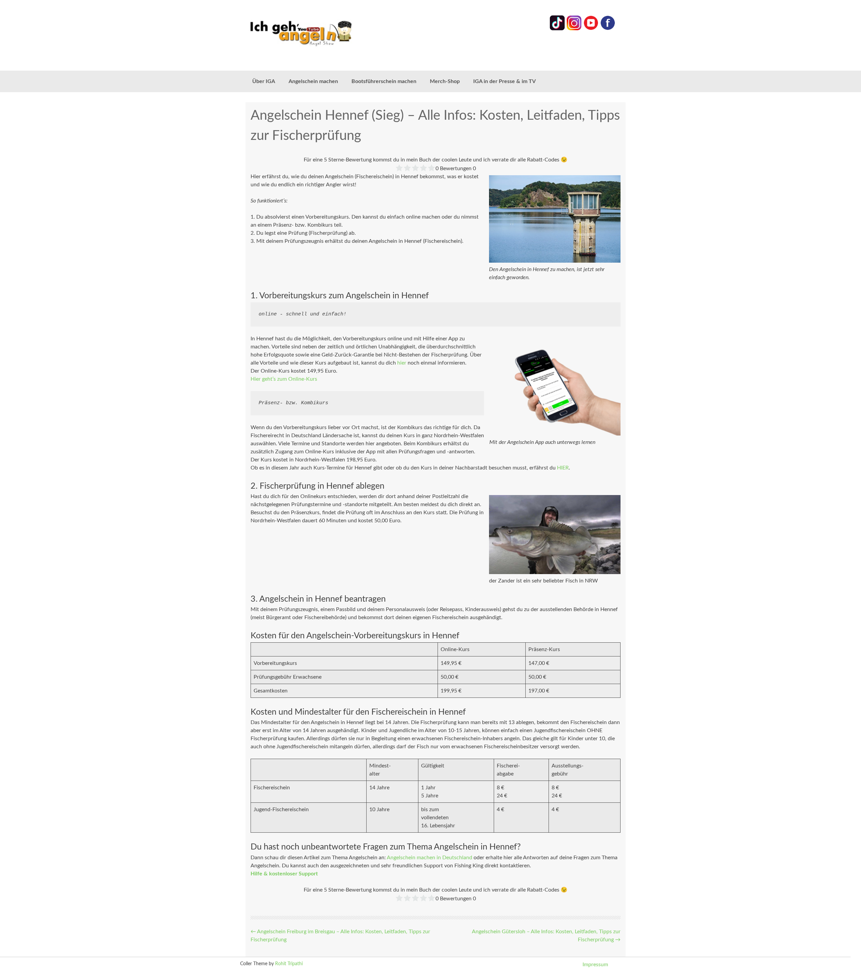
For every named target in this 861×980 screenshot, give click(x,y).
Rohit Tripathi (289, 964)
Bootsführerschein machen (383, 81)
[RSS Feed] (607, 29)
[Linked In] (557, 29)
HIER (563, 467)
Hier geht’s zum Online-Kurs (284, 379)
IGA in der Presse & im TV (504, 81)
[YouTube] (591, 29)
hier (401, 363)
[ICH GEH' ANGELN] (320, 33)
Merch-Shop (445, 81)
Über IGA (263, 81)
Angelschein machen (313, 81)
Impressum (595, 964)
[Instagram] (574, 29)
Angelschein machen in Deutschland (429, 857)
